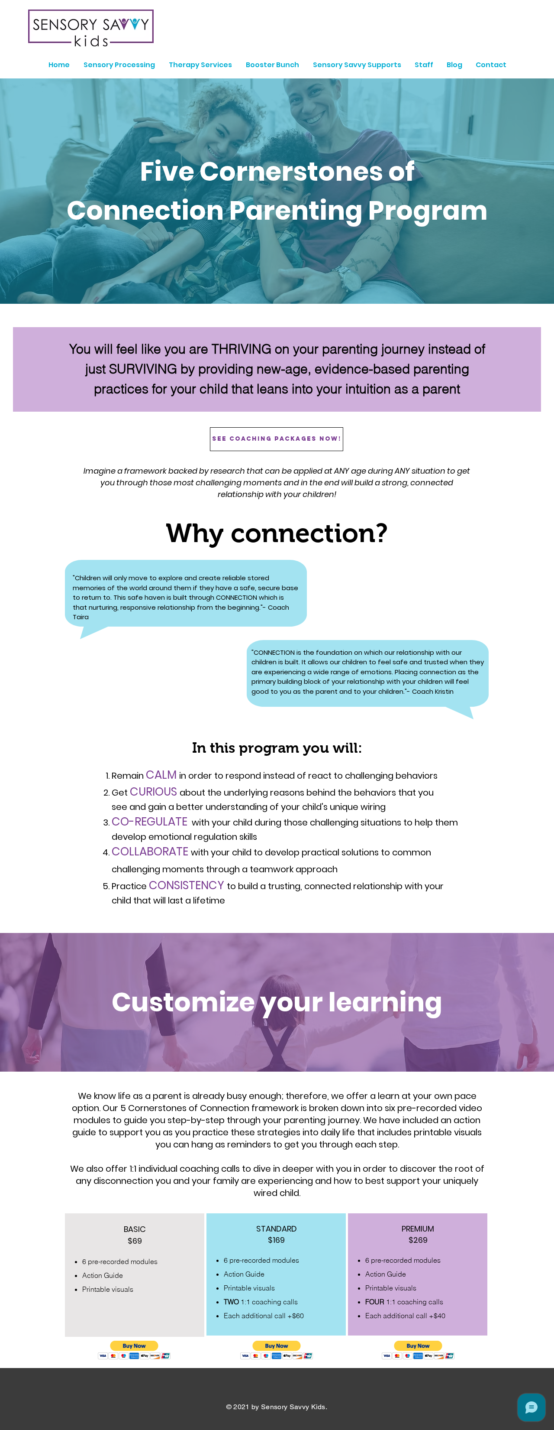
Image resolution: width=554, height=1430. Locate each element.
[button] (134, 1350)
